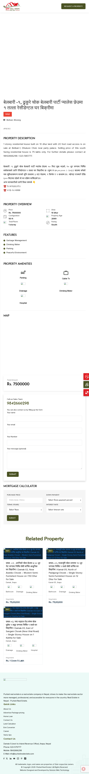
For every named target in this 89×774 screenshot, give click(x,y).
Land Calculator (9, 724)
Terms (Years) (13, 505)
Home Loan (8, 716)
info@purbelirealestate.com (22, 754)
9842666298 (18, 404)
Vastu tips (7, 735)
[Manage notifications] (83, 769)
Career (6, 731)
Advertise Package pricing (13, 713)
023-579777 (15, 747)
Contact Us (8, 720)
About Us (7, 709)
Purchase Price (13, 495)
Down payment (52, 495)
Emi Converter (9, 727)
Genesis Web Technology (59, 770)
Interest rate (52, 505)
